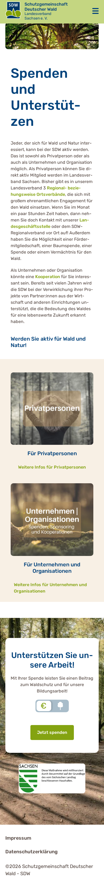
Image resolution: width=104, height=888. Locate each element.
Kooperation (47, 276)
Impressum (18, 838)
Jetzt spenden (52, 732)
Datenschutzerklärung (31, 852)
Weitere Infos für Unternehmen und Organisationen (50, 588)
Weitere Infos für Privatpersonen (52, 467)
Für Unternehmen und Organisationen (52, 567)
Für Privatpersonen (52, 453)
